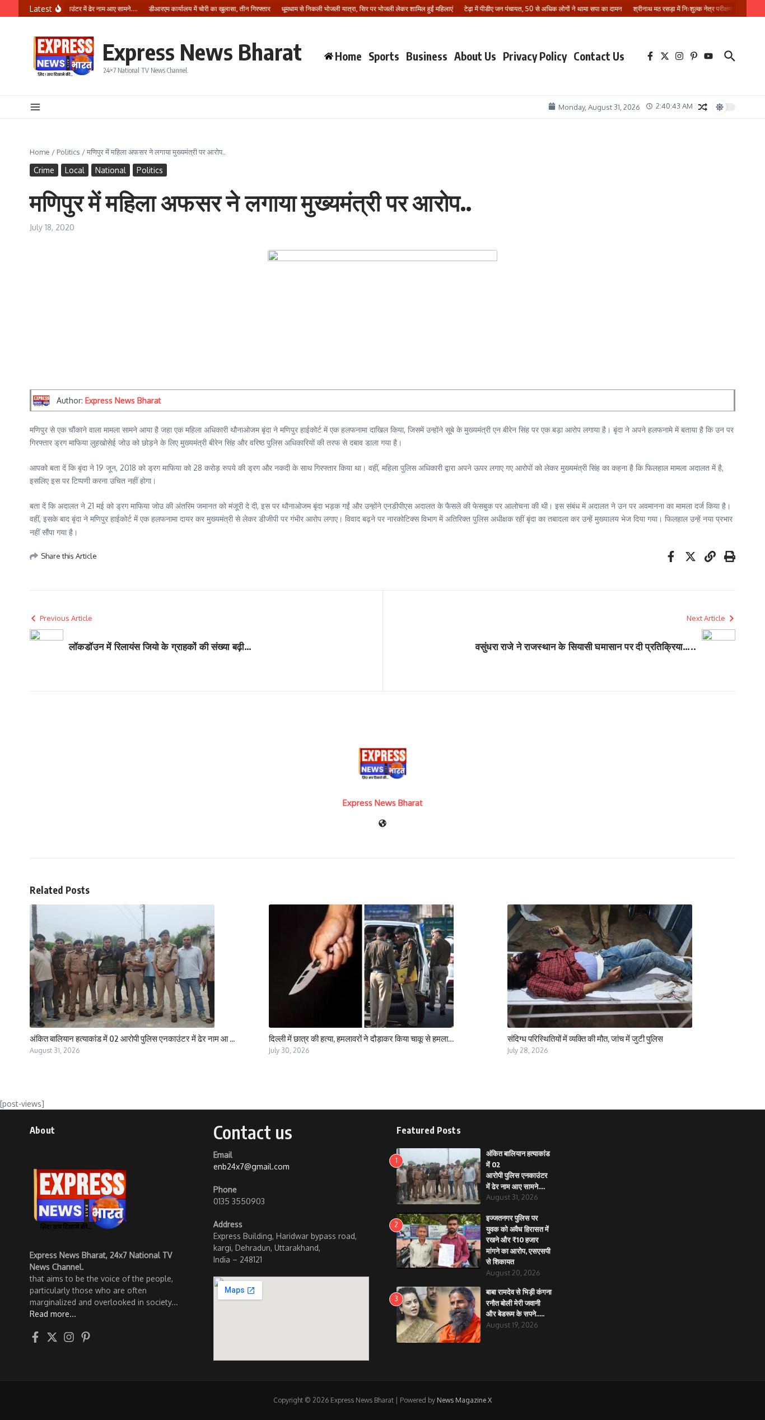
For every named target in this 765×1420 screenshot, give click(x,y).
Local (75, 170)
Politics (68, 151)
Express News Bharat (202, 52)
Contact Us (598, 56)
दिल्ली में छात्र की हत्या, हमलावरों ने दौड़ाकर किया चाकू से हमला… (361, 1038)
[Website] (382, 824)
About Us (475, 56)
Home (40, 151)
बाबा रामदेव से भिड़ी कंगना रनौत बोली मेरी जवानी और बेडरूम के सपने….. (519, 1302)
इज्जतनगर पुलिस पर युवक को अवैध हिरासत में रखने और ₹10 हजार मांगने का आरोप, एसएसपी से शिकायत (518, 1239)
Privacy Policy (535, 56)
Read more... (53, 1314)
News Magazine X (464, 1400)
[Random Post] (702, 107)
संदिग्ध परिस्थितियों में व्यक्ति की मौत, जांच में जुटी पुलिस (585, 1038)
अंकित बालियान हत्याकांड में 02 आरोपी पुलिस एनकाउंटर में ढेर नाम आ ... (132, 1038)
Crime (44, 170)
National (110, 170)
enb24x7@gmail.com (251, 1166)
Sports (383, 56)
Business (426, 56)
